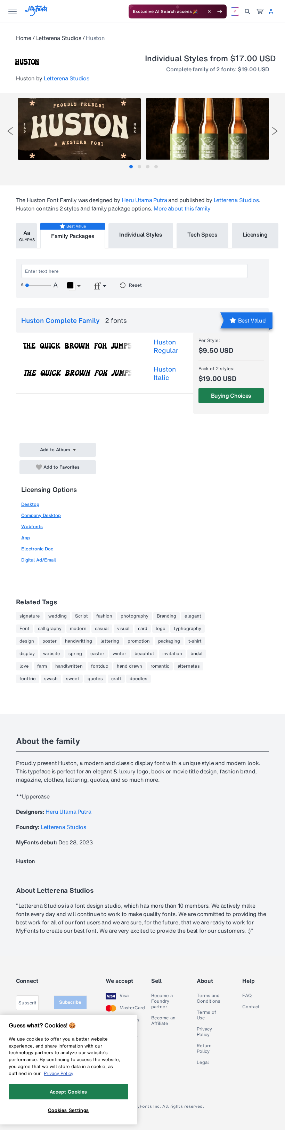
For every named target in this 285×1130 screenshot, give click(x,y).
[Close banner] (209, 11)
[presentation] (10, 131)
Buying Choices (231, 395)
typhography (187, 628)
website (51, 653)
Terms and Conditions (208, 998)
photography (134, 616)
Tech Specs (202, 234)
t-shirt (195, 641)
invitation (172, 653)
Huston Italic (165, 373)
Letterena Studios (58, 38)
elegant (193, 616)
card (142, 628)
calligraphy (50, 628)
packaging (169, 641)
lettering (109, 641)
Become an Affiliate (163, 1020)
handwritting (78, 641)
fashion (104, 616)
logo (160, 628)
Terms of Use (206, 1015)
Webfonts (32, 526)
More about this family (182, 208)
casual (102, 628)
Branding (166, 616)
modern (78, 628)
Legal (203, 1062)
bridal (196, 653)
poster (49, 641)
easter (97, 653)
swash (51, 679)
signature (29, 616)
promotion (139, 641)
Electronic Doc (37, 549)
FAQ (247, 995)
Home (23, 38)
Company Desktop (41, 515)
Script (81, 616)
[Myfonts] (36, 14)
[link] (259, 11)
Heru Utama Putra (144, 200)
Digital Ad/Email (38, 560)
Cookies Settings (68, 1110)
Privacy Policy (204, 1031)
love (24, 666)
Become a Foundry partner (162, 1001)
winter (119, 653)
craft (116, 679)
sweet (72, 679)
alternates (189, 666)
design (26, 641)
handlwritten (69, 666)
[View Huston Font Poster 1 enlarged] (79, 129)
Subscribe (70, 1002)
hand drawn (129, 666)
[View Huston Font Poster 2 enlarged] (207, 129)
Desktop (30, 504)
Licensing (255, 234)
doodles (138, 679)
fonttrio (27, 679)
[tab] (131, 166)
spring (75, 653)
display (27, 653)
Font (24, 628)
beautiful (144, 653)
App (25, 537)
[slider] (38, 285)
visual (123, 628)
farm (42, 666)
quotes (95, 679)
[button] (73, 286)
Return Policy (204, 1048)
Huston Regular (166, 346)
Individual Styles (140, 234)
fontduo (99, 666)
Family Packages (72, 236)
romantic (159, 666)
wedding (57, 616)
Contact (251, 1007)
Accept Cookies (68, 1091)
